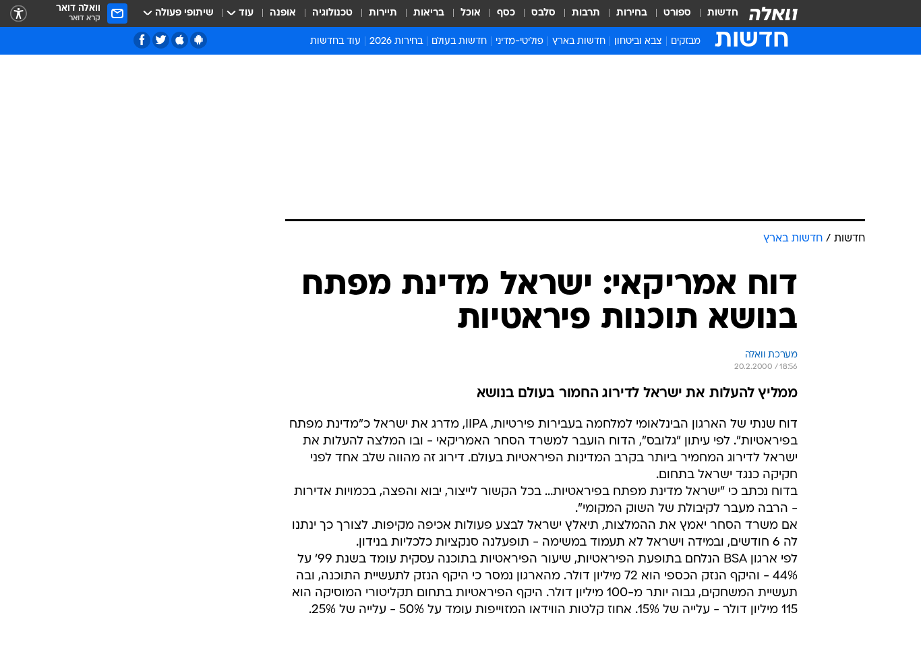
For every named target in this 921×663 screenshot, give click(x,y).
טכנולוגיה (332, 13)
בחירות (631, 13)
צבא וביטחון (638, 41)
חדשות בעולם (459, 41)
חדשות (722, 13)
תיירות (383, 13)
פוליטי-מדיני (519, 41)
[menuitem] (714, 13)
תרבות (586, 13)
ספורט (677, 13)
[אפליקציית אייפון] (179, 40)
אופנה (283, 13)
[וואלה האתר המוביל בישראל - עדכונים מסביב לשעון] (773, 13)
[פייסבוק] (141, 40)
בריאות (428, 13)
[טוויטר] (160, 40)
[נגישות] (18, 13)
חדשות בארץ (578, 41)
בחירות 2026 (396, 41)
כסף (506, 13)
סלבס (543, 13)
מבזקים (686, 41)
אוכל (470, 13)
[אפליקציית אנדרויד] (198, 40)
